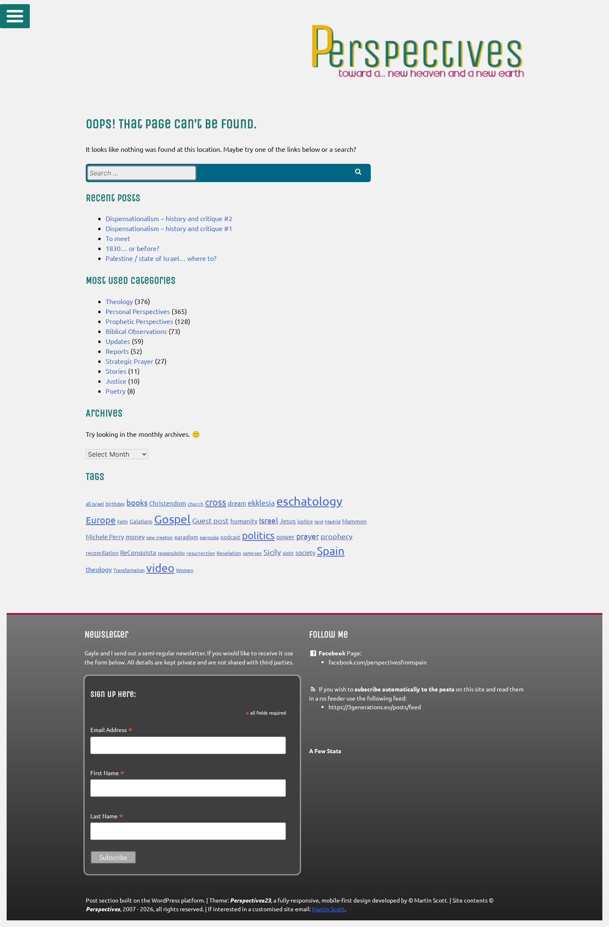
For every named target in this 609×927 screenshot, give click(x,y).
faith (122, 521)
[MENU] (15, 16)
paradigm (186, 536)
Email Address (111, 730)
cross (215, 501)
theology (99, 569)
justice (305, 521)
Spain (331, 550)
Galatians (141, 521)
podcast (230, 536)
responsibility (171, 553)
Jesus (288, 521)
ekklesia (261, 502)
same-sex (252, 553)
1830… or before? (132, 248)
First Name (107, 773)
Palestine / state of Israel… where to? (161, 258)
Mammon (354, 521)
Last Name (106, 816)
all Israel (95, 503)
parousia (209, 537)
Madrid (333, 521)
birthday (115, 503)
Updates (118, 341)
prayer (307, 536)
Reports (117, 351)
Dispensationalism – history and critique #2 (169, 218)
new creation (159, 537)
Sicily (272, 551)
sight (288, 553)
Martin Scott (328, 908)
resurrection (200, 553)
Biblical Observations (136, 331)
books (136, 502)
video (160, 567)
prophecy (337, 536)
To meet (118, 238)
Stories (116, 371)
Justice (116, 381)
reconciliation (102, 552)
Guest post (210, 520)
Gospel (172, 519)
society (305, 552)
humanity (243, 521)
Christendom (167, 503)
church (195, 503)
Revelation (229, 553)
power (285, 536)
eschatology (309, 501)
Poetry (116, 391)
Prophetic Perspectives (139, 321)
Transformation (129, 570)
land (318, 521)
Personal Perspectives (138, 311)
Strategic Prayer (129, 361)
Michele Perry (105, 536)
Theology (119, 301)
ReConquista (138, 552)
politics (258, 535)
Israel (268, 520)
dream (237, 503)
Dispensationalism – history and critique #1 (169, 228)
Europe (101, 519)
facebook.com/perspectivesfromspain (378, 662)
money (135, 536)
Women (184, 570)
